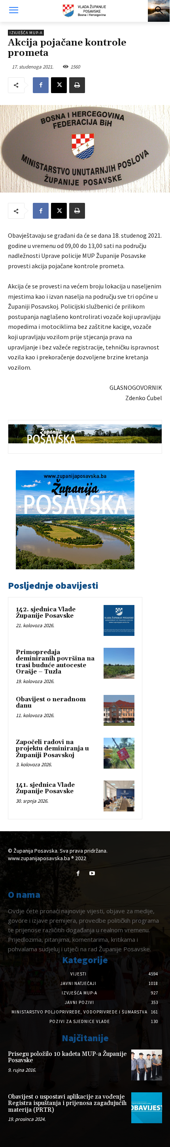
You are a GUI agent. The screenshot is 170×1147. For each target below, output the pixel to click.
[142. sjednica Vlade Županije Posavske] (119, 620)
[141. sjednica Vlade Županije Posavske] (119, 796)
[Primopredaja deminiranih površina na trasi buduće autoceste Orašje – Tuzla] (119, 663)
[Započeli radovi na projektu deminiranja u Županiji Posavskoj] (119, 753)
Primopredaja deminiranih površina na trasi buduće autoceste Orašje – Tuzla (55, 662)
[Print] (77, 85)
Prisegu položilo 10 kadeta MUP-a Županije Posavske (67, 1057)
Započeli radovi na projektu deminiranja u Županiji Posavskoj (52, 749)
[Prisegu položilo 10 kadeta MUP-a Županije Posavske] (146, 1065)
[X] (59, 85)
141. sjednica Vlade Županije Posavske (45, 788)
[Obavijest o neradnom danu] (119, 710)
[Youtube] (92, 873)
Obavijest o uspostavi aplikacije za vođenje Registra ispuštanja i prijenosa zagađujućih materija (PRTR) (67, 1103)
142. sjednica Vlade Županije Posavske (46, 613)
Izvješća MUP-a (25, 32)
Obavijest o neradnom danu (51, 703)
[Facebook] (41, 85)
